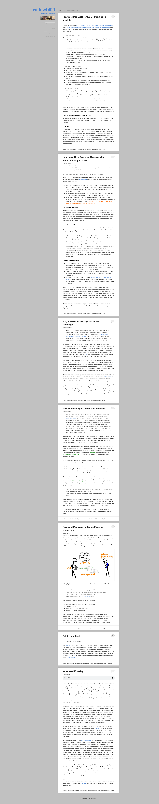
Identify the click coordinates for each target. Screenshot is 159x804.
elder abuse (86, 596)
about (53, 28)
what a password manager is (84, 25)
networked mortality (85, 149)
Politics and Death (72, 635)
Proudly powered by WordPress (88, 798)
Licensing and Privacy (49, 36)
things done (52, 34)
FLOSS (94, 663)
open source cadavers (103, 790)
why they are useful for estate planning (102, 25)
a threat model (83, 179)
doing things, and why (49, 31)
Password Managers (96, 149)
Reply (103, 149)
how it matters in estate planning (102, 166)
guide (97, 728)
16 (112, 671)
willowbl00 (44, 9)
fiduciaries (108, 377)
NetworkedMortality (86, 740)
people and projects (84, 663)
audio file (85, 790)
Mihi (67, 645)
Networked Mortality (72, 149)
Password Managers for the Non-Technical (84, 408)
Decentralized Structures (73, 663)
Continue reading (72, 658)
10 (112, 635)
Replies (103, 519)
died (70, 645)
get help (84, 783)
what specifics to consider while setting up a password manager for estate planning (87, 27)
